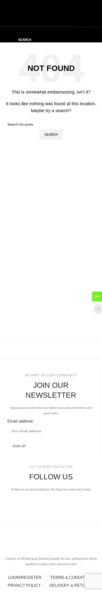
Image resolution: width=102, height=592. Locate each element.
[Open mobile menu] (3, 14)
